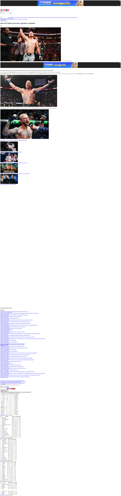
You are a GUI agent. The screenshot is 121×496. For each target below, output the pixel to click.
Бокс (9, 17)
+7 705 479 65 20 (6, 386)
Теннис (21, 17)
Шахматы (26, 17)
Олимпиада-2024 (17, 381)
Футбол (13, 17)
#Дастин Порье (18, 140)
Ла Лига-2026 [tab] (10, 392)
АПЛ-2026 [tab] (5, 392)
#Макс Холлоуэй (24, 140)
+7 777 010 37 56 (6, 11)
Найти (10, 13)
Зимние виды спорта (43, 17)
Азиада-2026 (75, 17)
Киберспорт (32, 17)
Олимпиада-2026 (55, 17)
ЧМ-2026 (50, 17)
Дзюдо (16, 17)
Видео (18, 380)
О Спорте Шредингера (69, 17)
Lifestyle (59, 17)
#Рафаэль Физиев (13, 140)
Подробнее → (2, 415)
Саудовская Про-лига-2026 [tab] (17, 392)
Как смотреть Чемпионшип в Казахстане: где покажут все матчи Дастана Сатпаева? (14, 19)
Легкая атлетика (37, 17)
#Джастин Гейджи (3, 140)
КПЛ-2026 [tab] (2, 392)
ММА (11, 17)
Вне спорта (6, 380)
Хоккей (23, 17)
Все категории (63, 17)
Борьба (18, 17)
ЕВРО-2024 (14, 382)
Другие (48, 17)
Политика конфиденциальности (15, 384)
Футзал (29, 17)
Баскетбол (10, 380)
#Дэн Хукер (8, 140)
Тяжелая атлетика (23, 381)
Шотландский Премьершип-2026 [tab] (26, 392)
